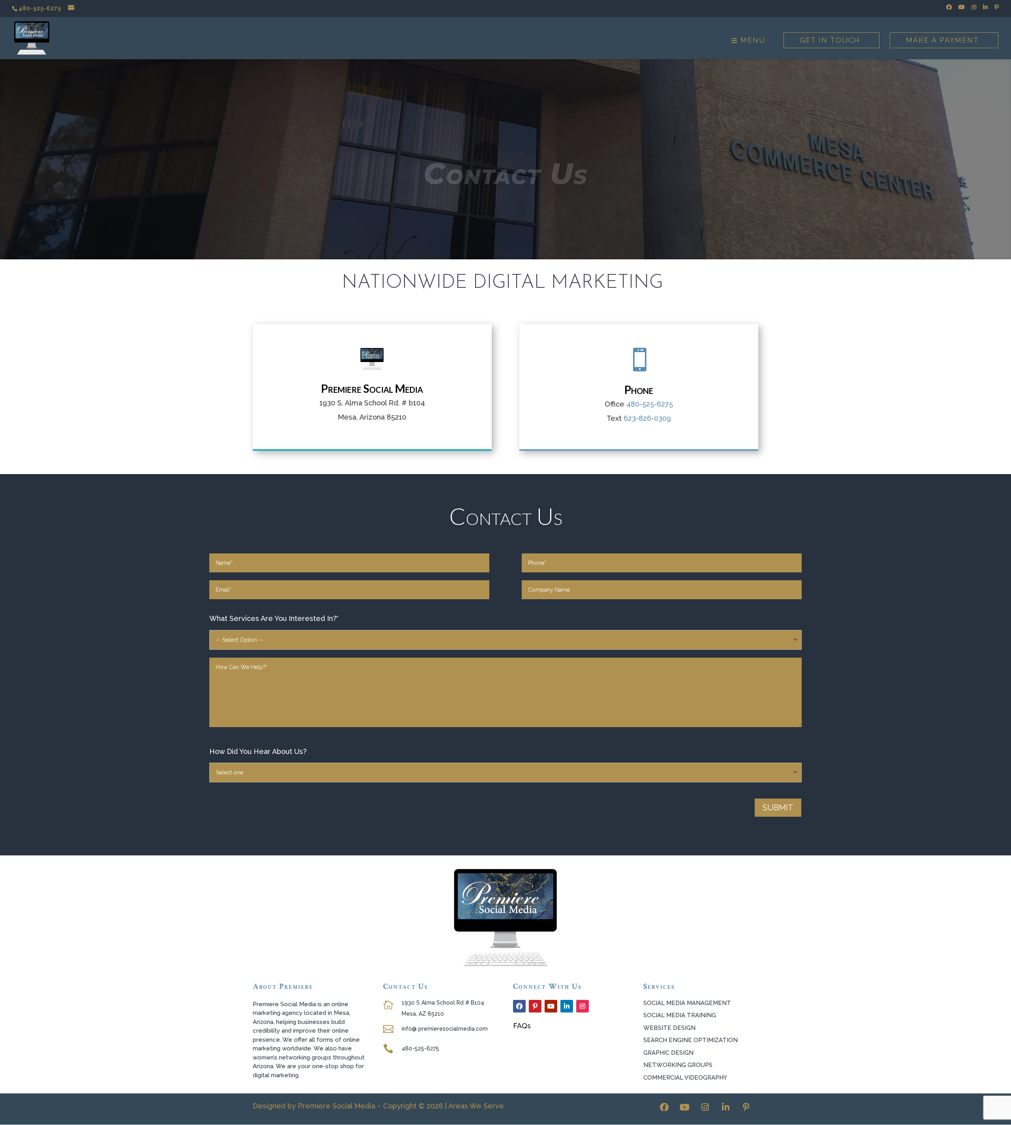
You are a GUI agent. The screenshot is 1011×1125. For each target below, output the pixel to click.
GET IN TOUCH (830, 40)
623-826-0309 (647, 418)
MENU (751, 41)
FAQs (522, 1026)
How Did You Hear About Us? (257, 751)
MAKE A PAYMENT (942, 40)
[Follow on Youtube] (551, 1006)
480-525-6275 (40, 8)
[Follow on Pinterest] (535, 1006)
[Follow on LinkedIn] (566, 1006)
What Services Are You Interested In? (273, 618)
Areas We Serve (476, 1106)
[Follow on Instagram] (582, 1006)
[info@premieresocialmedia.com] (71, 8)
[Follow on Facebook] (519, 1006)
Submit (778, 807)
